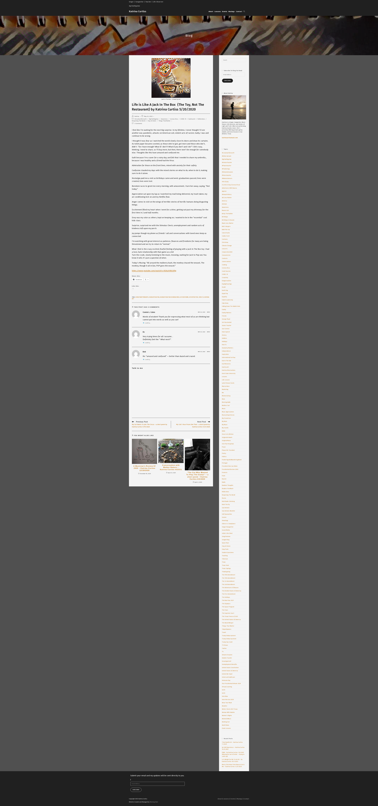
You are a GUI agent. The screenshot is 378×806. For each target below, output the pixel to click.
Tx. (223, 651)
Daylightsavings (227, 284)
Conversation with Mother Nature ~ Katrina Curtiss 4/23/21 (171, 467)
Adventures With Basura (229, 188)
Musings (239, 799)
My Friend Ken (226, 418)
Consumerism (226, 255)
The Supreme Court (228, 613)
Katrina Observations (228, 370)
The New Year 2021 (228, 600)
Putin (223, 476)
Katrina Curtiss (137, 11)
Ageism (224, 191)
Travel (224, 632)
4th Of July (225, 181)
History (224, 335)
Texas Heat (225, 565)
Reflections (201, 119)
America (224, 201)
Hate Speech (226, 332)
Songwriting (225, 540)
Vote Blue (225, 696)
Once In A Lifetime (227, 434)
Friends (224, 316)
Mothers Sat (226, 405)
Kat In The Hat (226, 360)
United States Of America (230, 671)
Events (233, 799)
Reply (208, 312)
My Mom (224, 421)
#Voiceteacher (226, 175)
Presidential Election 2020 (230, 469)
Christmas (225, 242)
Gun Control (225, 329)
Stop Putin (225, 549)
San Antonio (225, 508)
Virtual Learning (227, 687)
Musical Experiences (228, 415)
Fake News (225, 303)
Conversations (226, 261)
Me (223, 392)
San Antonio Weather (228, 511)
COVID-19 (183, 119)
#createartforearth (141, 119)
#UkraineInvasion (227, 172)
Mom (223, 399)
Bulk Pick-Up (226, 229)
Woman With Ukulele (228, 712)
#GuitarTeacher (227, 162)
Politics (224, 456)
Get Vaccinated (226, 322)
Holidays (224, 341)
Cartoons (225, 239)
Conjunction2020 (227, 252)
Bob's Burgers (226, 226)
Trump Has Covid (227, 642)
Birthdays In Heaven (228, 220)
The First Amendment (228, 594)
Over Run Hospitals (228, 444)
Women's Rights (227, 715)
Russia (224, 498)
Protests (224, 472)
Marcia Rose (226, 386)
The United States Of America (231, 619)
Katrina (137, 116)
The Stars (225, 610)
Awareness (164, 119)
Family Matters (226, 312)
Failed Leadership (227, 300)
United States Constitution (230, 667)
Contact (246, 799)
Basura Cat (225, 210)
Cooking (224, 265)
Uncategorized (226, 661)
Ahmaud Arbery (226, 194)
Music (224, 408)
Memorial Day (226, 396)
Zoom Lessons (226, 728)
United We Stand (227, 674)
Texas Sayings (226, 568)
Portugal (224, 463)
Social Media (226, 530)
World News (225, 725)
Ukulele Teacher (227, 658)
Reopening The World (138, 121)
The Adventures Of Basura (230, 587)
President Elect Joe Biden (230, 466)
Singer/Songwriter (227, 527)
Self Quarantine (227, 514)
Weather (224, 706)
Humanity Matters (227, 348)
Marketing (225, 389)
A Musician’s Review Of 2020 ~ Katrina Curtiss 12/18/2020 (144, 468)
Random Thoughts (227, 485)
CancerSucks (226, 233)
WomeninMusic (226, 719)
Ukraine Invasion (227, 655)
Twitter (224, 648)
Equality (224, 297)
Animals (224, 204)
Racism (224, 479)
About (220, 799)
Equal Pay (225, 293)
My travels (225, 428)
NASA (223, 431)
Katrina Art (192, 119)
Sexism (224, 517)
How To (224, 344)
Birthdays (225, 217)
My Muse (224, 424)
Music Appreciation (228, 412)
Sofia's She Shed (227, 533)
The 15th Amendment (228, 578)
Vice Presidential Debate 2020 (231, 683)
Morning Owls (154, 802)
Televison (225, 559)
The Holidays (226, 597)
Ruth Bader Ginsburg (228, 501)
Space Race (225, 543)
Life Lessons (226, 380)
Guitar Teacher (226, 325)
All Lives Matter (227, 197)
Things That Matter (164, 121)
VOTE (223, 690)
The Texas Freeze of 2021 (230, 616)
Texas (224, 562)
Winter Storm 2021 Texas (230, 709)
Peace (224, 447)
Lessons (224, 376)
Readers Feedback (227, 488)
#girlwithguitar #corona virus (170, 297)
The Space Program (228, 607)
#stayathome (184, 297)
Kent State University (228, 373)
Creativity (225, 277)
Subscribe (227, 80)
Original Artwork (227, 437)
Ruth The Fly (226, 504)
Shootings (225, 520)
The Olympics (226, 603)
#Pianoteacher (226, 165)
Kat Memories (226, 364)
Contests (224, 258)
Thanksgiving (226, 571)
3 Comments (138, 123)
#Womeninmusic (227, 178)
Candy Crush (226, 236)
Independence (226, 351)
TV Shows (225, 645)
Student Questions (228, 552)
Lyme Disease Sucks (228, 383)
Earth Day (225, 290)
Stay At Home (152, 121)
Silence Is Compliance (228, 523)
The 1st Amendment (228, 581)
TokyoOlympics (226, 629)
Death (224, 287)
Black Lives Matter (227, 223)
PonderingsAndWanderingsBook (232, 460)
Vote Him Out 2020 (228, 699)
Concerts (224, 249)
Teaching (225, 555)
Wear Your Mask (227, 703)
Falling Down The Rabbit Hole (231, 306)
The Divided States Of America (231, 591)
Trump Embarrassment (229, 639)
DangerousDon (226, 281)
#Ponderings (226, 169)
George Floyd (226, 319)
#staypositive (193, 297)
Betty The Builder (227, 213)
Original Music (226, 440)
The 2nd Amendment (228, 584)
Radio (223, 482)
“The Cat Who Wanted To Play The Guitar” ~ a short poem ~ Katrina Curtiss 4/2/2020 (197, 476)
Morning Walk (226, 402)
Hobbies (224, 338)
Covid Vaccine (226, 271)
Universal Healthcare (228, 677)
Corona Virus (174, 119)
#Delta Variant (226, 156)
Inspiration (225, 354)
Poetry (224, 453)
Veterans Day (226, 680)
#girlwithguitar (154, 119)
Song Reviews (226, 536)
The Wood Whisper (227, 623)
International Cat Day (228, 357)
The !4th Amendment (228, 575)
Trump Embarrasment (229, 635)
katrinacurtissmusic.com (230, 137)
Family (224, 309)
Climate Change (227, 245)
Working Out (226, 722)
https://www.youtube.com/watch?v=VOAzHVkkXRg (154, 270)
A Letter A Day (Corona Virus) (231, 185)
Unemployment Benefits (229, 664)
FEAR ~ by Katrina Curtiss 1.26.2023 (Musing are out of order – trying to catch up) (233, 754)
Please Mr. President (228, 450)
